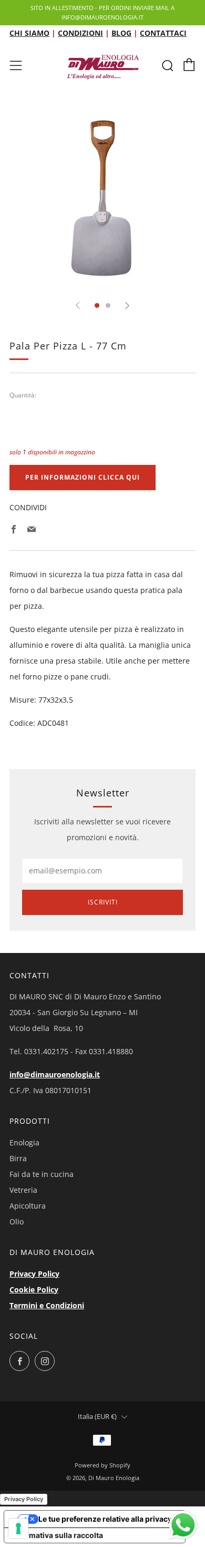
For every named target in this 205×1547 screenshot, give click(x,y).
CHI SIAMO (29, 33)
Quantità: (22, 395)
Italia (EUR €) (97, 1416)
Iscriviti (103, 902)
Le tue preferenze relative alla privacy (105, 1518)
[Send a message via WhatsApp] (183, 1525)
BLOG (121, 33)
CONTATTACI (163, 33)
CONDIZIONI (80, 33)
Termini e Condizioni (46, 1305)
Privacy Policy (34, 1274)
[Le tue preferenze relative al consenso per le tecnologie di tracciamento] (18, 1529)
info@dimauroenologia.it (54, 1074)
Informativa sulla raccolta (57, 1535)
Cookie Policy (33, 1290)
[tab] (97, 305)
